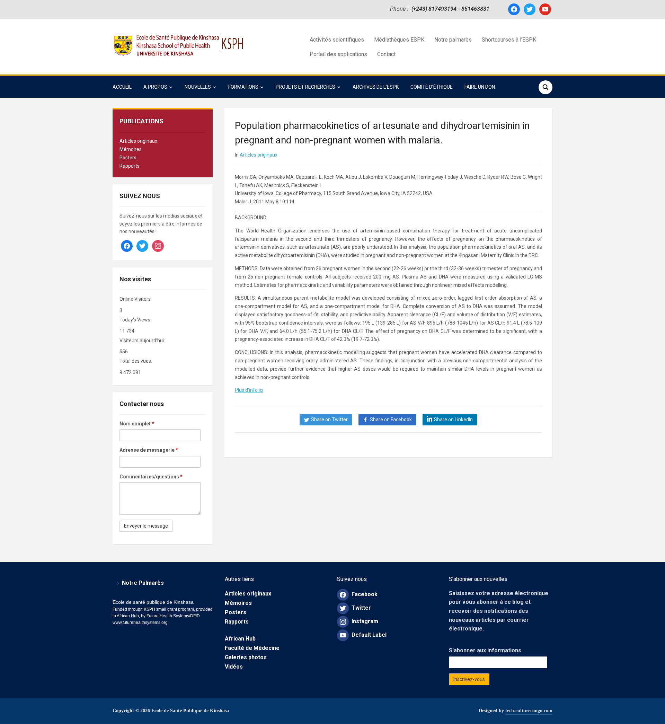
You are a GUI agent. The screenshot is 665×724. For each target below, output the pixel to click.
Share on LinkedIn (453, 419)
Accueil (122, 87)
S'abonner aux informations (485, 650)
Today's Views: (135, 320)
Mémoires (130, 149)
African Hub (240, 638)
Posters (127, 157)
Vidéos (234, 666)
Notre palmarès (453, 39)
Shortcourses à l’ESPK (509, 39)
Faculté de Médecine (252, 648)
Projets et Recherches (305, 87)
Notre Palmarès (143, 583)
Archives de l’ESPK (376, 87)
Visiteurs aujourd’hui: (142, 340)
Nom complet (136, 423)
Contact (386, 54)
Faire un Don (479, 87)
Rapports (129, 166)
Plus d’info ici (249, 390)
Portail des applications (338, 54)
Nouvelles (198, 87)
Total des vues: (136, 361)
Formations (243, 87)
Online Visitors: (136, 299)
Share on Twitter (329, 419)
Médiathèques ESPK (399, 39)
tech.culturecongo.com (528, 710)
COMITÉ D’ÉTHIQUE (431, 87)
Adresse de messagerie (148, 450)
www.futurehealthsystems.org (140, 622)
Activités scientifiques (337, 39)
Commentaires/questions (151, 476)
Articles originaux (138, 141)
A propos (155, 87)
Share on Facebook (391, 419)
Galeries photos (246, 657)
